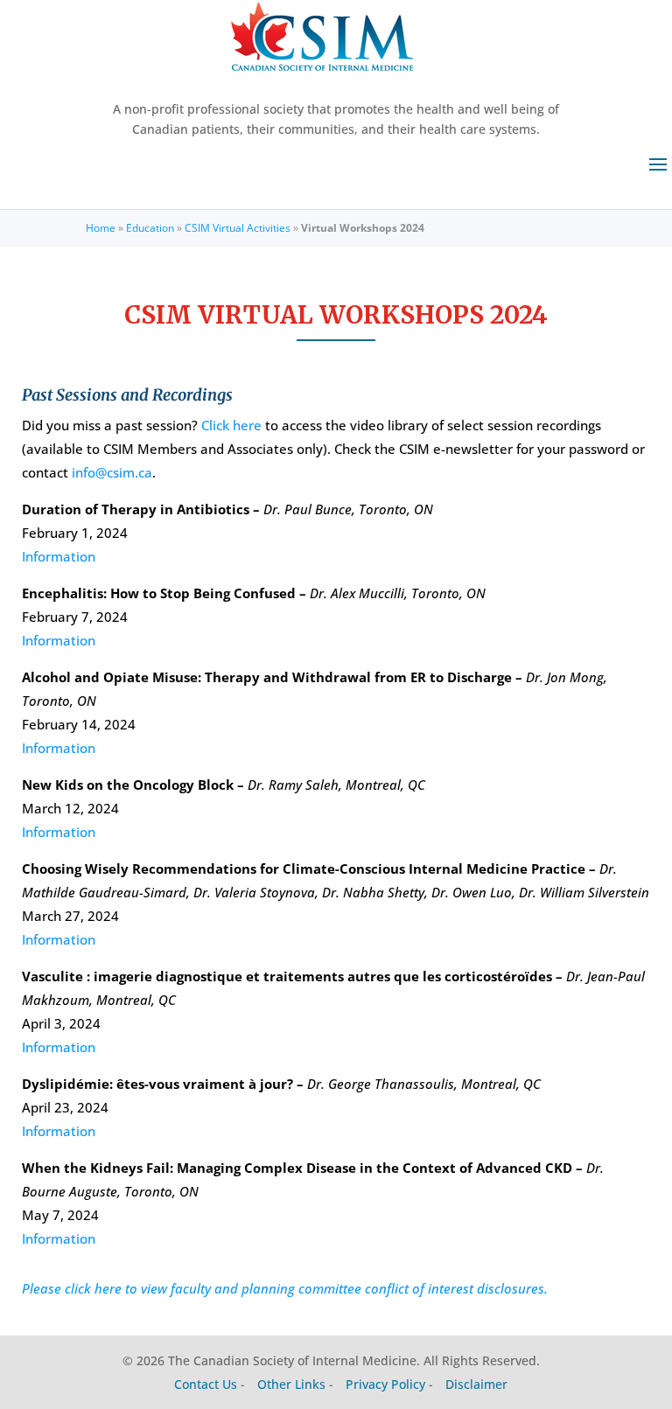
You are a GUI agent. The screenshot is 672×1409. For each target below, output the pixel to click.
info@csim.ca (112, 472)
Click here (231, 425)
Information (58, 556)
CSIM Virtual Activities (237, 227)
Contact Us (205, 1384)
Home (101, 227)
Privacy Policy (385, 1384)
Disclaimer (476, 1384)
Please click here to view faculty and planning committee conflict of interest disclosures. (285, 1288)
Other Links (291, 1384)
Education (150, 227)
